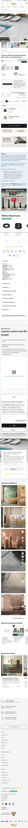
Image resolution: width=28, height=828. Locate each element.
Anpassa (13, 430)
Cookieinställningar (20, 420)
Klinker (5, 9)
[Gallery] (14, 28)
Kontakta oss (4, 809)
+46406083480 (3, 807)
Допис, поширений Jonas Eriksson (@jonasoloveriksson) (14, 389)
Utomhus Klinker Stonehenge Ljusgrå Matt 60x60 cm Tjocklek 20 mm (14, 12)
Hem (2, 9)
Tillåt (14, 425)
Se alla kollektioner (19, 618)
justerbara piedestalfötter (8, 165)
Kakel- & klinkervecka (6, 0)
